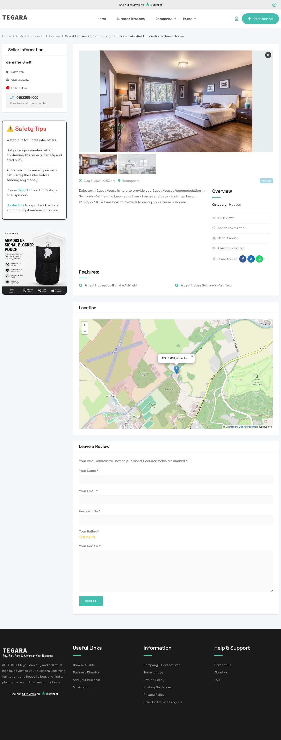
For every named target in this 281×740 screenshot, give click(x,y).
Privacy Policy (154, 695)
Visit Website (20, 80)
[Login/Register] (236, 19)
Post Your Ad (263, 19)
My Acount (81, 687)
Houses (235, 204)
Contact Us (222, 665)
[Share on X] (251, 259)
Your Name (88, 471)
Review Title (89, 511)
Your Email (88, 491)
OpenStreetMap (248, 426)
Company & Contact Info (162, 665)
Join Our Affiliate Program (163, 702)
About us (221, 672)
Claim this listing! (230, 248)
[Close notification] (274, 4)
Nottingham (130, 181)
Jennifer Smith (19, 62)
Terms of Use (153, 672)
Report (23, 190)
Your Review (90, 546)
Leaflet (230, 426)
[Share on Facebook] (242, 259)
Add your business (87, 680)
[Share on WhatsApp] (259, 259)
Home (102, 19)
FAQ (217, 680)
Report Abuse (228, 238)
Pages (187, 19)
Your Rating (89, 531)
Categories (164, 19)
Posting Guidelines (158, 687)
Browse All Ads (84, 665)
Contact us (15, 205)
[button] (176, 370)
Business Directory (131, 19)
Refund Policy (154, 680)
